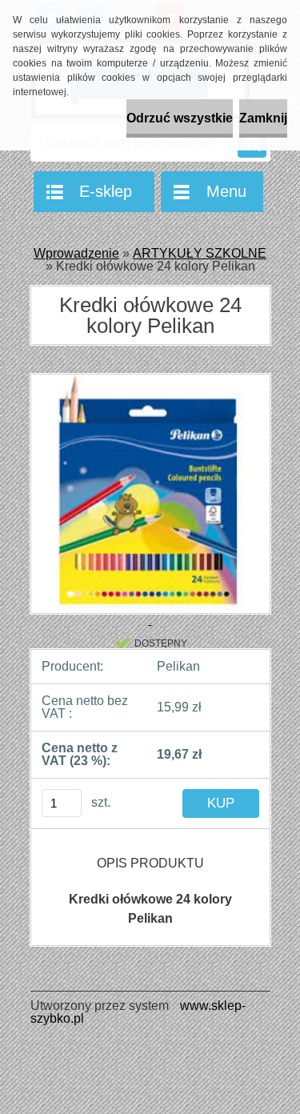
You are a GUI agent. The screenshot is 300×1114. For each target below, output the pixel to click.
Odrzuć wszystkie (179, 118)
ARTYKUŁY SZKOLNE (199, 253)
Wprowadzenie (76, 253)
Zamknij (263, 118)
